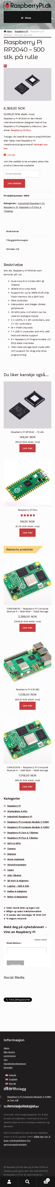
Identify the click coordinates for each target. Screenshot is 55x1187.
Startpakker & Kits (17, 811)
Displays (11, 854)
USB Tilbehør (14, 875)
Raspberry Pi (21, 31)
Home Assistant (15, 859)
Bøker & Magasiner (17, 896)
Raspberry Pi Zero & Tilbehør (22, 832)
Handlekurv (42, 1179)
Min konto (9, 1181)
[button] (5, 65)
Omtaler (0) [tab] (12, 249)
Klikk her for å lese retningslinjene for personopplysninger (27, 1140)
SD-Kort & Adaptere (18, 880)
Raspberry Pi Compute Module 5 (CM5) (28, 822)
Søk (27, 1181)
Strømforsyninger (16, 864)
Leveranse (10, 1055)
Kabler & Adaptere (17, 891)
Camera (11, 848)
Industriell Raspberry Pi (31, 203)
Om (5, 1059)
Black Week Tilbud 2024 (21, 1105)
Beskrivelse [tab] (12, 231)
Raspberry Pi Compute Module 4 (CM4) (28, 827)
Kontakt (8, 1067)
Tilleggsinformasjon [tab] (17, 240)
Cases (10, 870)
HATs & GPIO (14, 843)
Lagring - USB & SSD (18, 886)
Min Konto (9, 1052)
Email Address (14, 943)
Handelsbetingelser (15, 1063)
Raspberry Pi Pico (21, 130)
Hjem (9, 31)
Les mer (28, 448)
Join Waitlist (14, 183)
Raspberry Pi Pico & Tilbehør (22, 838)
